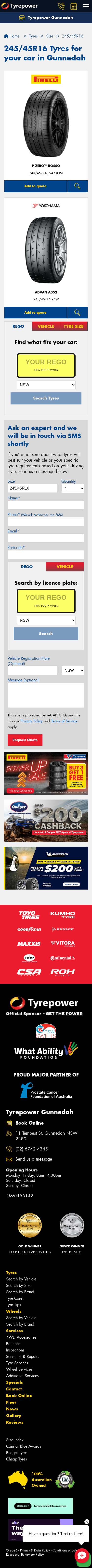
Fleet (11, 1402)
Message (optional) (24, 680)
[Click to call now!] (61, 6)
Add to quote (35, 186)
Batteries (13, 1343)
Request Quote (25, 740)
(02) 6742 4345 (31, 1149)
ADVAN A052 (46, 292)
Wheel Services (19, 1369)
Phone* (35, 514)
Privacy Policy (31, 721)
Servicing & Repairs (22, 1356)
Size (11, 481)
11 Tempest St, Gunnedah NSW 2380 (46, 1136)
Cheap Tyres (16, 1459)
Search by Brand (20, 1292)
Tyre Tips (13, 1304)
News (12, 1409)
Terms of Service (64, 721)
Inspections (15, 1350)
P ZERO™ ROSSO (46, 166)
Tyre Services (17, 1363)
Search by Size (18, 1285)
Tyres (11, 1272)
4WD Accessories (21, 1337)
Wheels (13, 1311)
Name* (14, 498)
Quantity (68, 481)
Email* (13, 531)
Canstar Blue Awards (23, 1446)
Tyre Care (14, 1298)
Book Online (19, 1395)
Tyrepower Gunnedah (50, 17)
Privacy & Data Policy (35, 1550)
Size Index (15, 1439)
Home (13, 36)
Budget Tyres (16, 1452)
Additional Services (22, 1375)
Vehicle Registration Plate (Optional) (29, 661)
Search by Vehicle (21, 1279)
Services (14, 1330)
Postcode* (16, 547)
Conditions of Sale (65, 1550)
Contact (14, 1389)
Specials (14, 1382)
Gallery (13, 1415)
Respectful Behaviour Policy (25, 1554)
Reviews (14, 1422)
